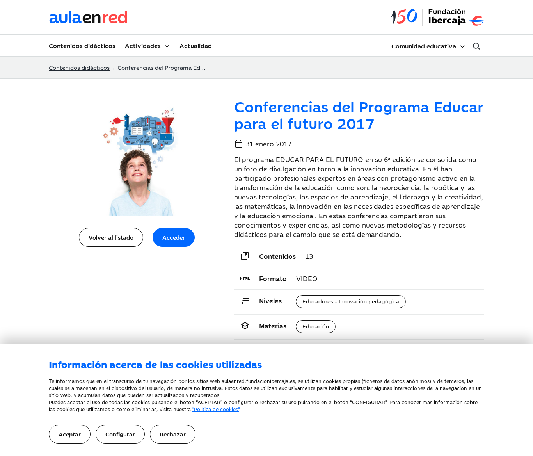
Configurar (120, 434)
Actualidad (195, 45)
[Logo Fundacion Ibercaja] (437, 17)
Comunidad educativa (423, 45)
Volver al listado (111, 237)
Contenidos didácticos (82, 45)
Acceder (173, 237)
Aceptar (70, 434)
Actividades (143, 45)
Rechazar (173, 434)
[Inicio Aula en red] (88, 17)
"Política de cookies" (215, 408)
